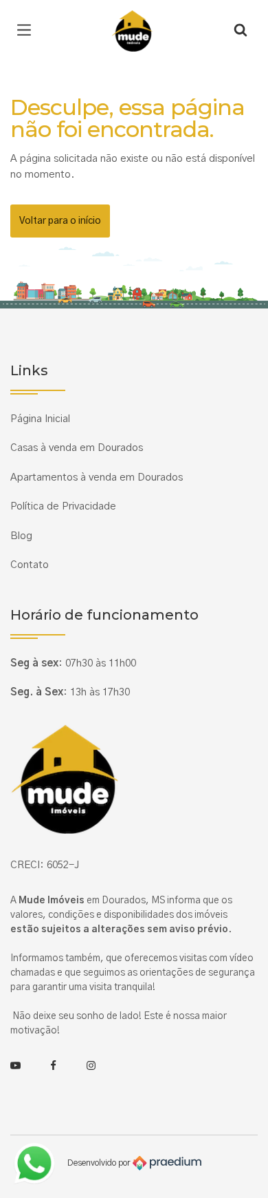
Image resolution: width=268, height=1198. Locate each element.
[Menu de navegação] (27, 31)
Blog (21, 536)
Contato (29, 565)
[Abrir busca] (240, 31)
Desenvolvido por (100, 1163)
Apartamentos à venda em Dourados (96, 477)
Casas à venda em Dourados (76, 448)
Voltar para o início (60, 221)
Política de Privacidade (63, 506)
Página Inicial (40, 419)
